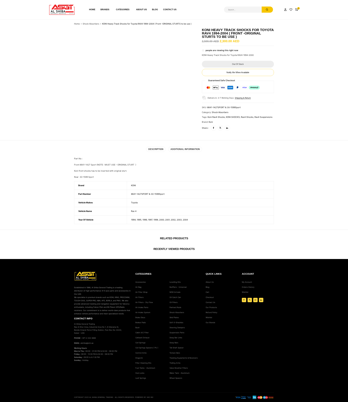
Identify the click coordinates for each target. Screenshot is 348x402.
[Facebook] (213, 128)
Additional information (185, 149)
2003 (179, 219)
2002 (173, 219)
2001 (167, 219)
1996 (144, 219)
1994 (133, 219)
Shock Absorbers (91, 23)
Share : (205, 128)
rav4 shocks (247, 117)
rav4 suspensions (263, 117)
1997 (150, 219)
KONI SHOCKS (233, 117)
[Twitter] (220, 128)
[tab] (156, 149)
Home (77, 23)
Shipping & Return (243, 98)
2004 (185, 219)
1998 (155, 219)
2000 (161, 219)
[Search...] (267, 10)
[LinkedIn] (227, 128)
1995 (139, 219)
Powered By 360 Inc (144, 397)
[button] (296, 9)
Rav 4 (133, 211)
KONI (133, 185)
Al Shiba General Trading (101, 397)
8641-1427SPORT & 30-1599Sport (147, 194)
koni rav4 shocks (216, 117)
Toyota (134, 202)
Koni (211, 122)
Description (155, 149)
